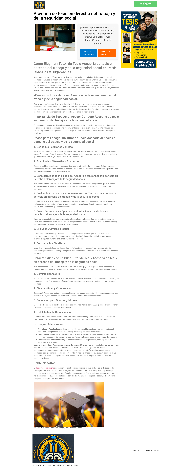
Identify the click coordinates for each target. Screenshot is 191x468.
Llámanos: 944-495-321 (88, 53)
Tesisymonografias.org (45, 368)
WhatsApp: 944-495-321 (106, 53)
